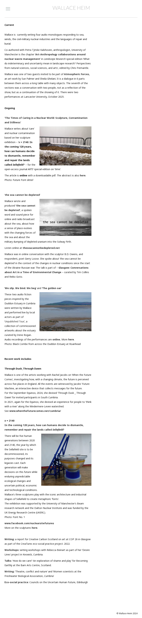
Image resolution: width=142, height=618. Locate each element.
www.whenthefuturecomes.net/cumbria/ (35, 411)
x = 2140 (23, 142)
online (56, 339)
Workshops (12, 550)
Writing (9, 539)
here (83, 175)
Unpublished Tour (14, 321)
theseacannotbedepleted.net (41, 248)
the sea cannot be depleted (22, 194)
